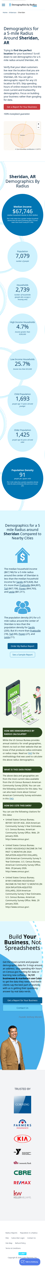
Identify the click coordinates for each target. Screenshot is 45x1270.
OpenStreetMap (21, 149)
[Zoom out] (38, 127)
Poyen (22, 588)
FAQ (30, 753)
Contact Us (31, 1238)
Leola (11, 591)
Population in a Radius (29, 1233)
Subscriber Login (18, 1238)
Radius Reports (11, 1233)
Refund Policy (20, 1243)
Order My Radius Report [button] (22, 646)
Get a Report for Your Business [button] (22, 106)
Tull (6, 588)
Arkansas (12, 12)
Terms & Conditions (13, 1248)
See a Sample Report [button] (22, 654)
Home (5, 12)
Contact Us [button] (22, 1007)
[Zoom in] (38, 124)
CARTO (38, 149)
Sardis (19, 581)
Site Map (9, 1243)
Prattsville (25, 585)
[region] (22, 135)
